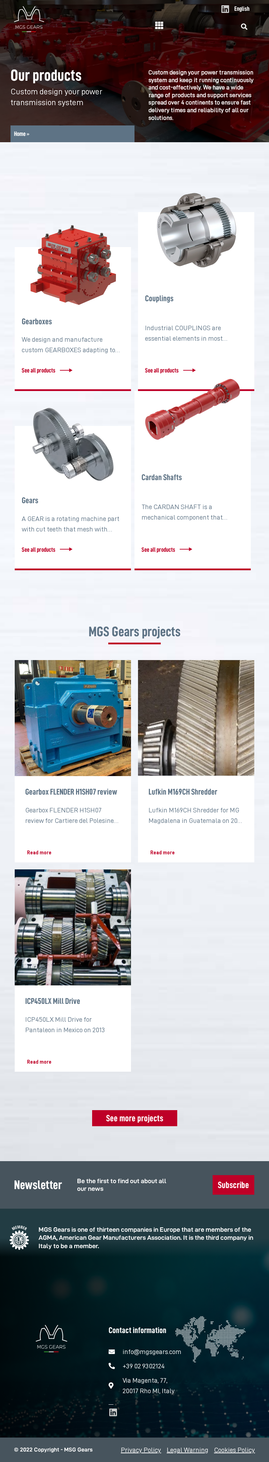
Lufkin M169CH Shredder (183, 792)
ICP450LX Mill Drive (52, 1001)
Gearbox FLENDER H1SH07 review (71, 792)
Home (20, 134)
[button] (244, 26)
